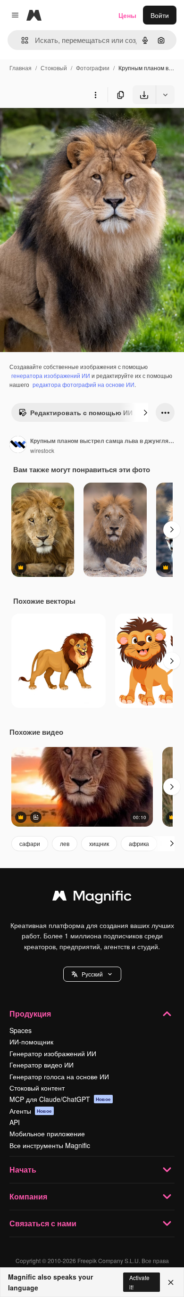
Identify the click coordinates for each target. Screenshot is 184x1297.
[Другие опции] (95, 94)
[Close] (171, 1282)
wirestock (42, 450)
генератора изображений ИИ (50, 375)
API (14, 1122)
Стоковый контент (37, 1087)
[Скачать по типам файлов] (165, 94)
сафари (29, 843)
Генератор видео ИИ (41, 1064)
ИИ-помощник (31, 1041)
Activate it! (139, 1281)
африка (139, 843)
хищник (99, 843)
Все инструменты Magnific (49, 1145)
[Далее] (145, 412)
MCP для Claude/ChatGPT (60, 1099)
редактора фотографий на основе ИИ (83, 384)
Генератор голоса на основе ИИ (59, 1076)
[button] (92, 974)
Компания (28, 1196)
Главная (20, 68)
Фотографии (92, 68)
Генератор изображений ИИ (52, 1053)
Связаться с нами (42, 1223)
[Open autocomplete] (21, 40)
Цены (127, 15)
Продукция (30, 1013)
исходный (63, 126)
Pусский (92, 974)
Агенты (30, 1111)
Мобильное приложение (47, 1133)
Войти (160, 15)
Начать (22, 1169)
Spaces (20, 1030)
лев (64, 843)
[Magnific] (92, 898)
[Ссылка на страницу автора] (17, 445)
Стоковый (54, 68)
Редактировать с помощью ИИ (81, 412)
